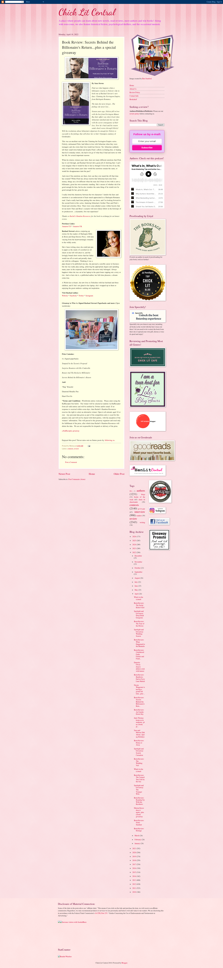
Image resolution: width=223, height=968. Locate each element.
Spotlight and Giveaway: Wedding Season (139, 632)
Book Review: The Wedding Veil (139, 762)
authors (141, 490)
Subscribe (147, 147)
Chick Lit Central (87, 12)
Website (65, 295)
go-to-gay (141, 508)
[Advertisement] (66, 935)
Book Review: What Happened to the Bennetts (139, 642)
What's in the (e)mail (138, 598)
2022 (134, 552)
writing (142, 522)
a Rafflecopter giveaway (70, 431)
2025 (134, 540)
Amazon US (66, 226)
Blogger (124, 963)
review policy (134, 113)
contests (70, 448)
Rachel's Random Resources (80, 216)
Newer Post (64, 473)
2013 (134, 880)
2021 (134, 848)
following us (110, 440)
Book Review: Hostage (139, 829)
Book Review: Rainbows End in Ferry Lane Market (139, 678)
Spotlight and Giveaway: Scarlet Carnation (139, 751)
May (136, 590)
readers (139, 515)
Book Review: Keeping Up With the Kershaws (139, 801)
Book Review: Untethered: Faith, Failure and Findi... (139, 654)
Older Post (119, 473)
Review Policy (135, 92)
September (138, 572)
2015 (134, 872)
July (136, 582)
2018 (134, 860)
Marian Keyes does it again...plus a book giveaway (139, 812)
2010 (134, 892)
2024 (134, 544)
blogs (143, 494)
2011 (134, 888)
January (138, 843)
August (137, 578)
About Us (133, 89)
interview (139, 512)
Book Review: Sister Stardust (139, 822)
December (138, 555)
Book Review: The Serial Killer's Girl (139, 605)
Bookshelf (133, 99)
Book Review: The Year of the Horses (139, 623)
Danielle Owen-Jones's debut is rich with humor (139, 666)
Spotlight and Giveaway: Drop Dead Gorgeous (139, 614)
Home (92, 473)
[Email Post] (89, 446)
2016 (134, 868)
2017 (134, 864)
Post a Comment (71, 462)
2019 (134, 856)
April (137, 593)
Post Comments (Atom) (76, 479)
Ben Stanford (147, 78)
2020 (134, 852)
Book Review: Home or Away (139, 742)
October (138, 568)
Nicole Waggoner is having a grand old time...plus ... (139, 689)
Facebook (73, 295)
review (76, 448)
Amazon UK (77, 226)
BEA (131, 491)
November (138, 562)
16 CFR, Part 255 (101, 913)
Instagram (89, 295)
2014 (134, 876)
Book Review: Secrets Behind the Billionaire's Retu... (139, 701)
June (136, 586)
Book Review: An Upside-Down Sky (139, 712)
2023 (134, 548)
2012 (134, 884)
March (137, 835)
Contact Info (134, 96)
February (138, 839)
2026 (134, 536)
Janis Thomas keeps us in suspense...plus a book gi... (139, 722)
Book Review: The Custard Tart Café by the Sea (139, 778)
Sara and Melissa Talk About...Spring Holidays (139, 733)
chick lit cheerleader (137, 500)
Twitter (81, 295)
